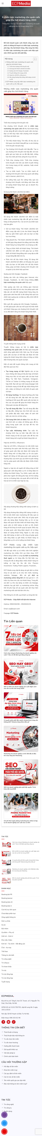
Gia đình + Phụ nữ (7, 932)
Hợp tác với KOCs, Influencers (17, 75)
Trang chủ (5, 24)
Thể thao (4, 951)
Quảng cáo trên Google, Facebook (19, 71)
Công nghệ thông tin (8, 917)
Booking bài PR (6, 894)
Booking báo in (6, 906)
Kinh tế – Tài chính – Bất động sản (13, 944)
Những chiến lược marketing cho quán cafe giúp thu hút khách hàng (19, 63)
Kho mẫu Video (6, 940)
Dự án (3, 925)
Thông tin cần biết (7, 955)
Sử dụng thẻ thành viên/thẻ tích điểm (19, 69)
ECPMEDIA (7, 996)
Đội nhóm (4, 929)
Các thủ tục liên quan (8, 910)
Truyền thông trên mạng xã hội (18, 73)
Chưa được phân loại (8, 913)
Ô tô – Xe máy (6, 948)
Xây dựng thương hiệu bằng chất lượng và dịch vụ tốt (22, 78)
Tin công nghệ (6, 959)
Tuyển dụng (5, 982)
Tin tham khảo (6, 967)
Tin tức (13, 24)
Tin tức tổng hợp (7, 974)
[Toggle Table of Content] (34, 59)
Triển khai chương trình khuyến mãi (19, 66)
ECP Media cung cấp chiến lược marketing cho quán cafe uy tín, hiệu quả (20, 83)
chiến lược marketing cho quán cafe (18, 50)
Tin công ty (5, 963)
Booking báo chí (7, 902)
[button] (2, 3)
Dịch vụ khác (5, 921)
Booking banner (7, 898)
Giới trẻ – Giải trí (7, 936)
